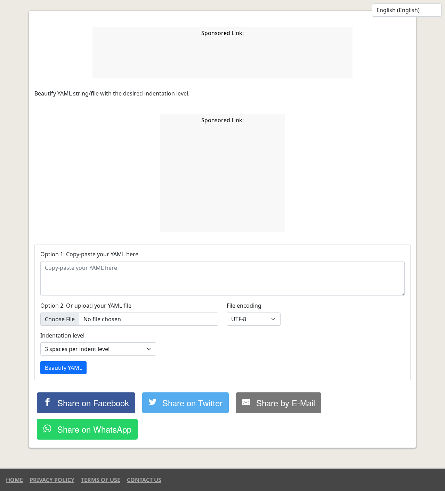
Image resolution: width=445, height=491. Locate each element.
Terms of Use (100, 480)
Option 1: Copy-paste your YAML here (89, 254)
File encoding (244, 305)
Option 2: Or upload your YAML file (85, 305)
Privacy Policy (52, 480)
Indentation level (62, 335)
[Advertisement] (222, 58)
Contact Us (144, 480)
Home (14, 480)
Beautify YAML (63, 368)
